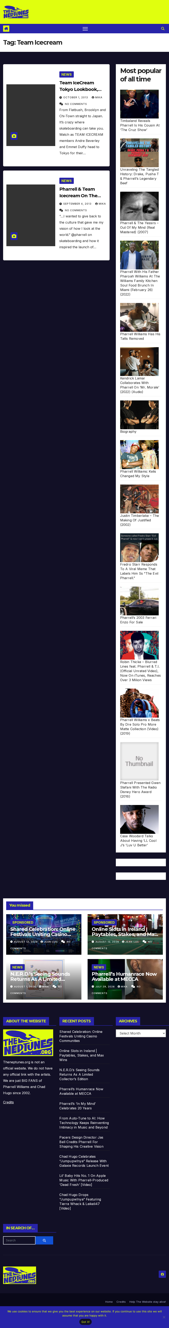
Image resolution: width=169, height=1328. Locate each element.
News (66, 74)
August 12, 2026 (107, 941)
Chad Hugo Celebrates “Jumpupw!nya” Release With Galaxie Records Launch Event (84, 1161)
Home (109, 1301)
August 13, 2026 (26, 941)
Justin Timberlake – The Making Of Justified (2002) (139, 520)
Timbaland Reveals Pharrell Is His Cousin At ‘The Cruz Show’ (140, 125)
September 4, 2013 (77, 203)
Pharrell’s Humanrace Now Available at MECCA (124, 976)
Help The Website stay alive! (147, 1301)
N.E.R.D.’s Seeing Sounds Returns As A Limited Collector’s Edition (40, 979)
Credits (8, 1102)
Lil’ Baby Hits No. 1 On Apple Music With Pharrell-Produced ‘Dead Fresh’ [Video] (83, 1180)
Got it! (85, 1321)
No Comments (76, 104)
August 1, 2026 (25, 986)
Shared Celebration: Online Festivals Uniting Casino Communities (42, 934)
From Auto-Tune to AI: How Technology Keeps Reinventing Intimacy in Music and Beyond (84, 1122)
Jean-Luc (51, 941)
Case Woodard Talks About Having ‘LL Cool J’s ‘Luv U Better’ (138, 840)
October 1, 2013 (76, 97)
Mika (98, 97)
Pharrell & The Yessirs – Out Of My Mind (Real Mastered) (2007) (139, 227)
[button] (162, 29)
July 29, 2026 (105, 986)
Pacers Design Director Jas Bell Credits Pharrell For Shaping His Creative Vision (81, 1141)
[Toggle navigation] (85, 29)
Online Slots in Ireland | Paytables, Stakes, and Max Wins (124, 934)
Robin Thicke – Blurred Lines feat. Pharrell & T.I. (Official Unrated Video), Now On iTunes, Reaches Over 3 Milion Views (140, 671)
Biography (128, 431)
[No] (164, 1317)
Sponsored (22, 922)
